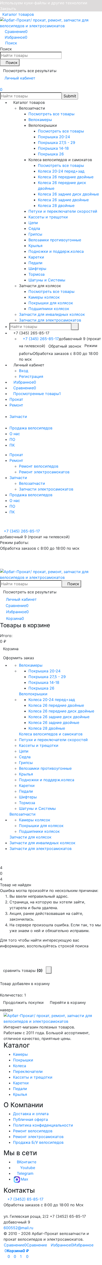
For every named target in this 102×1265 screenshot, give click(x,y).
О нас (14, 433)
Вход (23, 370)
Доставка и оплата (31, 1113)
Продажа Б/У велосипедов (38, 1142)
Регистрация (31, 376)
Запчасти (18, 416)
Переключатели (28, 1071)
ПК (12, 445)
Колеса (19, 1065)
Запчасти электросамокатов (46, 489)
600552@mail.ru (18, 1227)
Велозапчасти (32, 483)
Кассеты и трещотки (32, 1077)
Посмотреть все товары (51, 113)
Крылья (20, 1094)
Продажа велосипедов (30, 428)
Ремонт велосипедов (38, 466)
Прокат (16, 399)
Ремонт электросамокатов (44, 471)
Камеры (20, 1054)
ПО (12, 439)
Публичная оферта (30, 1119)
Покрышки (23, 1060)
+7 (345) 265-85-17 (41, 338)
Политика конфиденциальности (43, 1125)
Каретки (21, 1083)
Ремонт (16, 405)
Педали (20, 1088)
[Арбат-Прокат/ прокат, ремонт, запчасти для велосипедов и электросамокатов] (51, 1018)
